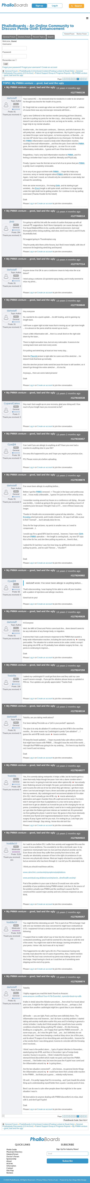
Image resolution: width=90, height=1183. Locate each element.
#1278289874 (78, 981)
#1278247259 (78, 670)
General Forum (69, 34)
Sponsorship (11, 1159)
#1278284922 (78, 838)
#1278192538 (78, 398)
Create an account (49, 67)
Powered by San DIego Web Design (73, 1180)
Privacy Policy (42, 1180)
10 (85, 79)
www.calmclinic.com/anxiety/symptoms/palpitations (44, 872)
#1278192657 (78, 439)
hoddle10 (12, 843)
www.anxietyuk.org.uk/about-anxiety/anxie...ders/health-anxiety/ (49, 878)
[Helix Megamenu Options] (87, 18)
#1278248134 (78, 711)
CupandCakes (12, 403)
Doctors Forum (82, 34)
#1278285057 (78, 916)
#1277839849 (78, 305)
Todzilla (12, 675)
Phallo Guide (11, 1149)
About (9, 1161)
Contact (9, 1168)
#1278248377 (78, 770)
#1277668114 (78, 216)
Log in (32, 204)
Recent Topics (39, 37)
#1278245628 (78, 616)
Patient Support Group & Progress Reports (52, 73)
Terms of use (53, 1180)
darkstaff (12, 98)
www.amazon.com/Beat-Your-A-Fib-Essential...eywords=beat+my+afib (52, 996)
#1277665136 (78, 92)
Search (51, 37)
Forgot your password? (12, 67)
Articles (9, 1163)
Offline (16, 104)
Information (11, 1166)
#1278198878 (78, 480)
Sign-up (39, 5)
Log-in (55, 5)
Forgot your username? (31, 67)
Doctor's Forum (12, 1156)
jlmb (11, 221)
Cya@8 (12, 444)
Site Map (10, 1170)
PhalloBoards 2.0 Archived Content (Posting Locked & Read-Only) (46, 71)
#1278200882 (78, 575)
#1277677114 (78, 264)
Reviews (9, 1173)
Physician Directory (14, 1152)
